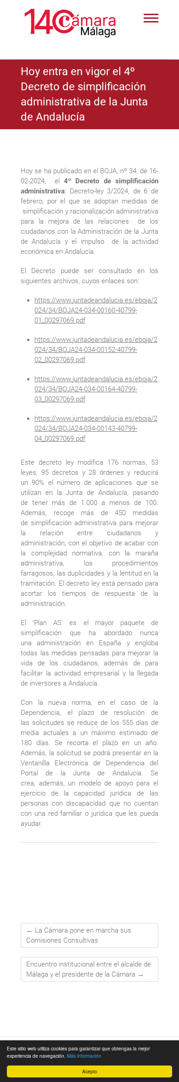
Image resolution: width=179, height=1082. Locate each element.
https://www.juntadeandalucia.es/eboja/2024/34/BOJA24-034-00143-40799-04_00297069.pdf (95, 428)
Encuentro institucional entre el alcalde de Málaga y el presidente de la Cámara (88, 969)
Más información (84, 1055)
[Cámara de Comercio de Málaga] (70, 23)
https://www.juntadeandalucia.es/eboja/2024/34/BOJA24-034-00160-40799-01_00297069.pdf (95, 310)
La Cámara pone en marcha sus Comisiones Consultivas (78, 935)
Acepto (89, 1071)
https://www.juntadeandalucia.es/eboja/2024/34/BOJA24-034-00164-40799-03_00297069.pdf (95, 389)
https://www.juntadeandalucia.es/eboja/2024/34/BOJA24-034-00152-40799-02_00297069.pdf (95, 349)
